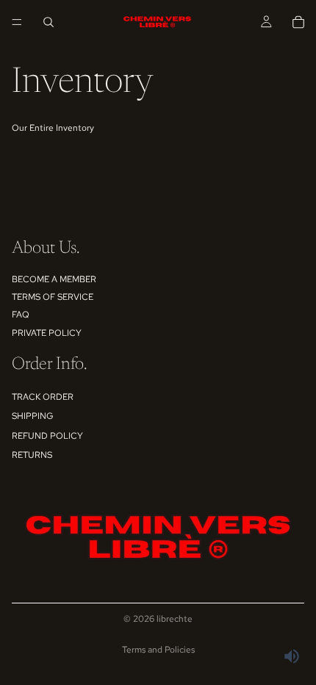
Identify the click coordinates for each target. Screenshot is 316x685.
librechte (175, 619)
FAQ (20, 315)
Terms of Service (52, 297)
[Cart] (298, 22)
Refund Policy (47, 436)
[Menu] (17, 22)
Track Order (42, 397)
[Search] (48, 22)
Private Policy (47, 333)
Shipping (33, 416)
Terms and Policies (158, 650)
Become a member (54, 279)
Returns (32, 455)
